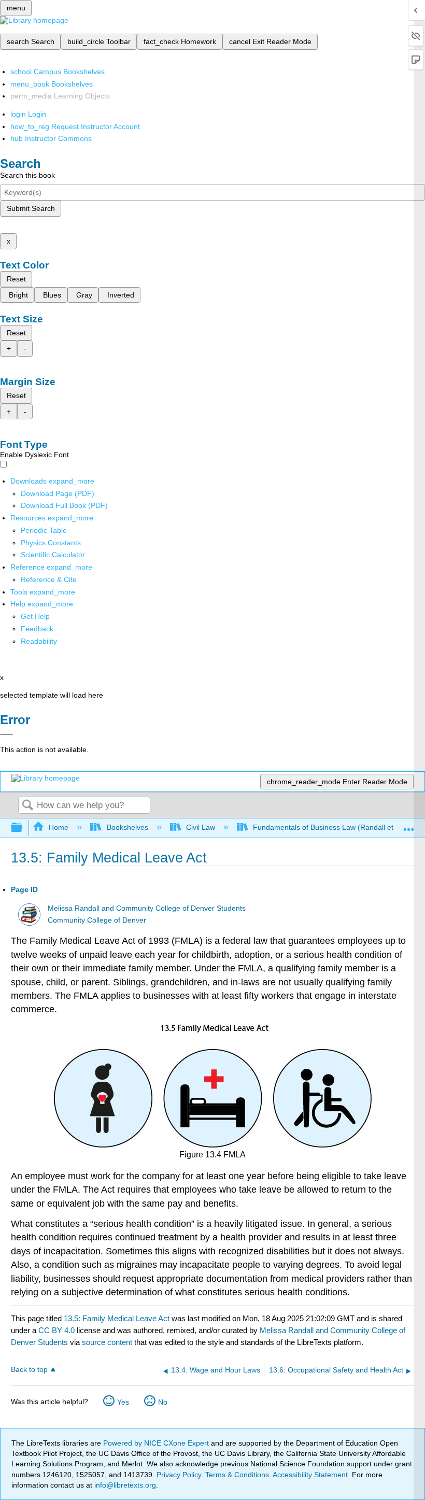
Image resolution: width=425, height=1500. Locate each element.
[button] (37, 629)
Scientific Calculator (53, 554)
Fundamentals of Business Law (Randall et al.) (329, 827)
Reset (16, 279)
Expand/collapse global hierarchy (23, 828)
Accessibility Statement (310, 1474)
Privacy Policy (179, 1474)
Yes (123, 1402)
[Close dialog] (6, 734)
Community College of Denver (97, 920)
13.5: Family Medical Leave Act (116, 1318)
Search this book (27, 175)
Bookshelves (127, 827)
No (162, 1402)
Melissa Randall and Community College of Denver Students (147, 908)
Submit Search (31, 208)
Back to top (29, 1370)
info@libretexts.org (124, 1485)
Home (58, 827)
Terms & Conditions (237, 1474)
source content (107, 1342)
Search (27, 806)
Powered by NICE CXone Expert (157, 1443)
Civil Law (200, 827)
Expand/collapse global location (409, 824)
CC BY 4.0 (56, 1330)
